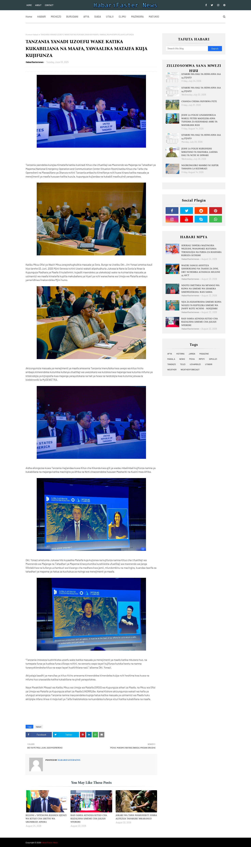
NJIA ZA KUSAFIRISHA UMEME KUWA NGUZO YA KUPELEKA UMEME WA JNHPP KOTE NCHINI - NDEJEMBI (201, 305)
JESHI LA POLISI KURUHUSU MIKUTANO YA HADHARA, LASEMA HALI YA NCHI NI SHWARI (199, 152)
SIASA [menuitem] (97, 16)
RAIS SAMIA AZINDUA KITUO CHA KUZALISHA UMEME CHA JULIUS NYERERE (89, 818)
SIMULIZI (213, 359)
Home (29, 5)
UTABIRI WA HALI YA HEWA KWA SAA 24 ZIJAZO (201, 76)
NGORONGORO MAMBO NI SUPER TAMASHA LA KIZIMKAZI (200, 167)
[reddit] (201, 210)
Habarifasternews (35, 62)
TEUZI (182, 364)
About (38, 5)
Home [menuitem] (29, 16)
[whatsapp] (215, 219)
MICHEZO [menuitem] (56, 16)
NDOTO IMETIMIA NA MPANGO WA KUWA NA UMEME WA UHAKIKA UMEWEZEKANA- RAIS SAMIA (200, 288)
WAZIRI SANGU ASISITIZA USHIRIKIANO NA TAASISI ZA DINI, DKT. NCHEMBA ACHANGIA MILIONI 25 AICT (200, 270)
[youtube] (186, 219)
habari (35, 34)
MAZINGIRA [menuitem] (137, 16)
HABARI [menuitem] (41, 16)
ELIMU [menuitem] (122, 16)
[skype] (201, 219)
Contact (49, 5)
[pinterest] (223, 5)
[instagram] (218, 5)
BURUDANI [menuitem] (72, 16)
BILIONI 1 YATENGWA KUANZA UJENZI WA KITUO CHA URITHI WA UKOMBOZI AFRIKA (46, 818)
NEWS (182, 359)
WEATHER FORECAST (190, 369)
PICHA (192, 359)
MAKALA (171, 359)
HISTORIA (180, 353)
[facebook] (206, 5)
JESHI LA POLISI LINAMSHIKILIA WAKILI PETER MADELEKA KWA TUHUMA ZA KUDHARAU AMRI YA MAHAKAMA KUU (199, 120)
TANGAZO (171, 364)
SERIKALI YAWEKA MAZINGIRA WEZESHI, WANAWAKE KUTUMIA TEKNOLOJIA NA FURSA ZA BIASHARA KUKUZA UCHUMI (201, 250)
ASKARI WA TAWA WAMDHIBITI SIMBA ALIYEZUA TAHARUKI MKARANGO (136, 817)
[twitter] (212, 5)
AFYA (169, 353)
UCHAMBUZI (195, 364)
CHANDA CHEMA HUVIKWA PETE (199, 101)
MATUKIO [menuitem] (154, 16)
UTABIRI (208, 364)
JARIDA (192, 353)
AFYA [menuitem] (86, 16)
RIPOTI (202, 359)
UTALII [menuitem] (110, 16)
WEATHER (171, 369)
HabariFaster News (49, 842)
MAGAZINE (204, 353)
